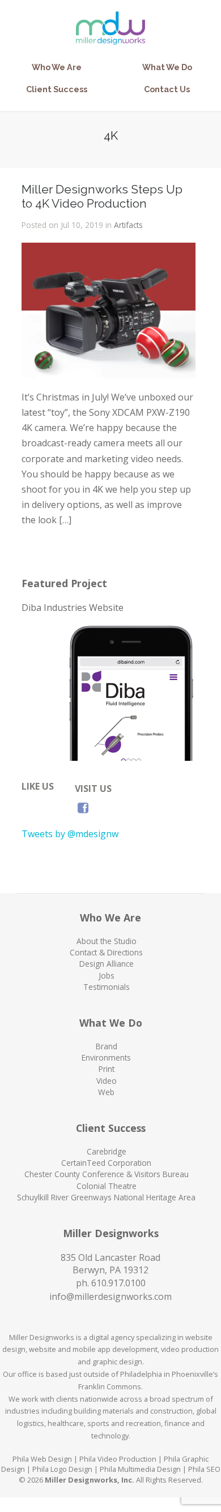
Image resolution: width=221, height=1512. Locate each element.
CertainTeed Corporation (106, 1162)
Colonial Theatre (106, 1186)
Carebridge (106, 1151)
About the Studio (106, 941)
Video (106, 1080)
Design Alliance (106, 963)
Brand (106, 1046)
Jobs (106, 975)
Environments (106, 1057)
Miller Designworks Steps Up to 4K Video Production (102, 196)
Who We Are (57, 67)
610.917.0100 (118, 1283)
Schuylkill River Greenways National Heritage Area (106, 1197)
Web (106, 1092)
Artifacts (128, 224)
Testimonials (106, 986)
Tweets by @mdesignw (70, 834)
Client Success (56, 89)
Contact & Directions (106, 952)
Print (106, 1068)
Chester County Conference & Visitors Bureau (106, 1174)
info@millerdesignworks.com (110, 1296)
